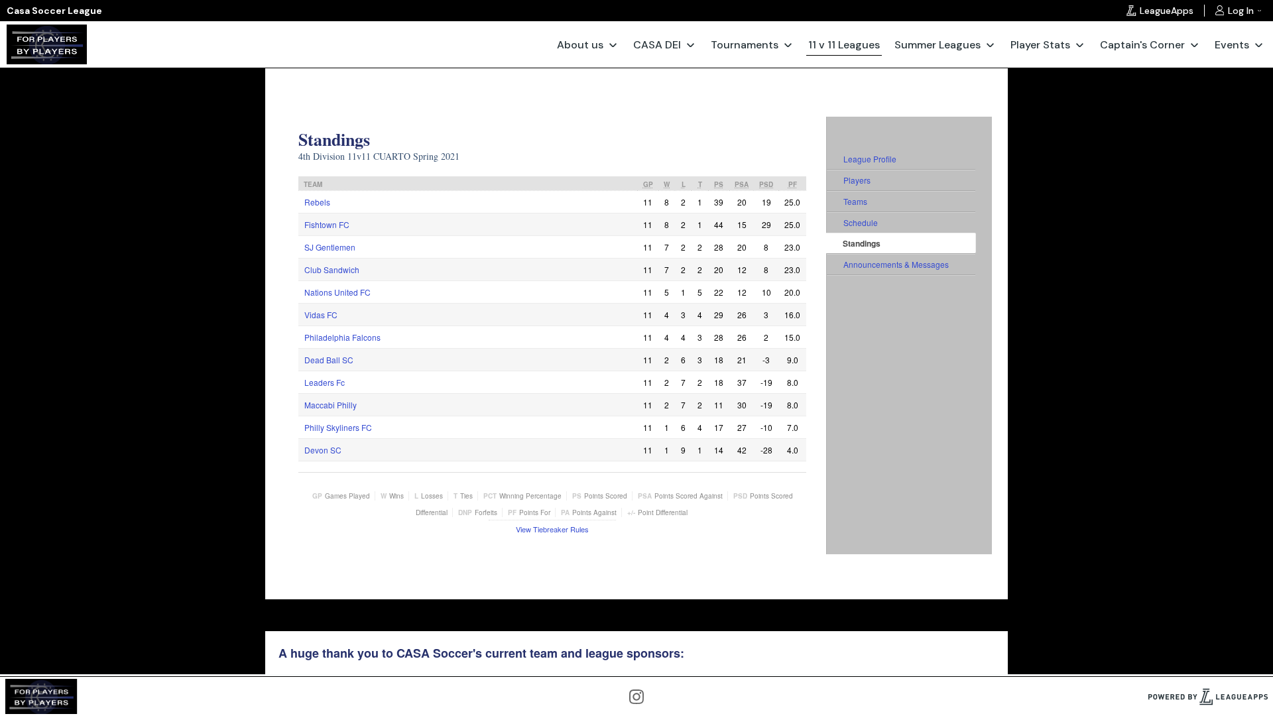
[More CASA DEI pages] (690, 44)
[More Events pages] (1258, 44)
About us (580, 45)
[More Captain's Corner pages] (1194, 44)
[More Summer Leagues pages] (990, 44)
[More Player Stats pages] (1079, 44)
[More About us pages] (613, 44)
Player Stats (1040, 45)
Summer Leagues (937, 45)
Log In (1241, 11)
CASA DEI (657, 45)
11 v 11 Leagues (844, 45)
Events (1232, 45)
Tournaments (744, 45)
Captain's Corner (1142, 45)
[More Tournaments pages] (788, 44)
